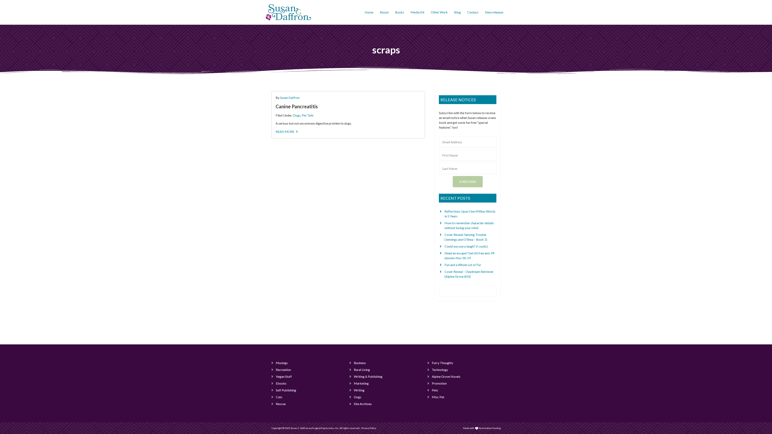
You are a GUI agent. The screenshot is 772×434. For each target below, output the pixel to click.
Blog (457, 12)
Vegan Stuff (284, 376)
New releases (494, 12)
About (384, 12)
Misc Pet (438, 397)
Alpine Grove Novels (446, 376)
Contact (472, 12)
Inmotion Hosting (491, 428)
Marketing (361, 383)
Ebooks (281, 383)
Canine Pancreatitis (297, 106)
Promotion (439, 383)
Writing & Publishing (368, 376)
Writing (359, 390)
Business (360, 363)
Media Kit (417, 12)
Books (399, 12)
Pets (435, 390)
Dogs (297, 115)
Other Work (439, 12)
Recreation (283, 370)
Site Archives (363, 404)
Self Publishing (286, 390)
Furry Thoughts (442, 363)
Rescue (281, 404)
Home (369, 12)
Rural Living (362, 370)
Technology (440, 370)
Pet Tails (308, 115)
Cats (279, 397)
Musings (282, 363)
